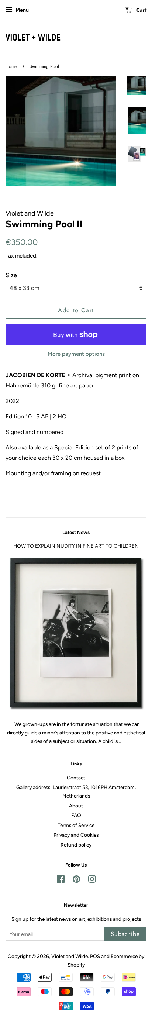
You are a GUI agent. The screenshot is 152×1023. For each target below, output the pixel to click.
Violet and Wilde (69, 956)
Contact (76, 778)
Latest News (76, 532)
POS (95, 956)
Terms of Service (76, 825)
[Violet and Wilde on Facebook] (60, 881)
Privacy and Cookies (76, 835)
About (76, 806)
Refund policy (76, 845)
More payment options (76, 354)
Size (11, 275)
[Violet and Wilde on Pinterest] (76, 881)
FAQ (76, 815)
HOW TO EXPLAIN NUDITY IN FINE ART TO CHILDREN (76, 546)
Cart (140, 10)
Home (11, 66)
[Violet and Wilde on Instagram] (92, 881)
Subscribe (125, 934)
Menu (21, 10)
